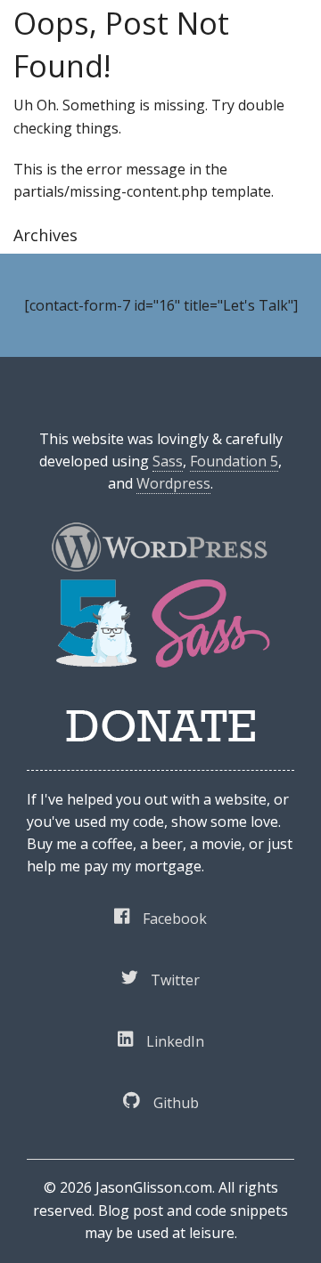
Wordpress (173, 483)
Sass (167, 461)
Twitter (175, 980)
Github (176, 1103)
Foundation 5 (234, 461)
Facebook (175, 918)
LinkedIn (175, 1041)
